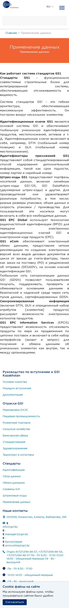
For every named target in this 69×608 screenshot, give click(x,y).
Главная (11, 33)
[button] (50, 10)
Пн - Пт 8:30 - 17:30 (20, 568)
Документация (13, 394)
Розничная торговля (16, 422)
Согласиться (14, 602)
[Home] (11, 4)
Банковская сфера (15, 435)
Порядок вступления (17, 388)
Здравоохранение (15, 448)
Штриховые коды (15, 495)
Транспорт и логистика (18, 454)
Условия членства (15, 381)
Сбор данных (12, 476)
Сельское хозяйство (16, 429)
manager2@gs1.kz (16, 534)
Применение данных (16, 502)
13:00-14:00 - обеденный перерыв (30, 575)
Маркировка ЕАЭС (15, 409)
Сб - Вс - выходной (20, 581)
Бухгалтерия (13, 541)
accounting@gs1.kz (17, 545)
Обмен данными (14, 482)
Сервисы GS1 (11, 489)
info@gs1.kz (10, 526)
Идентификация (14, 469)
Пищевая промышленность (21, 416)
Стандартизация (14, 441)
